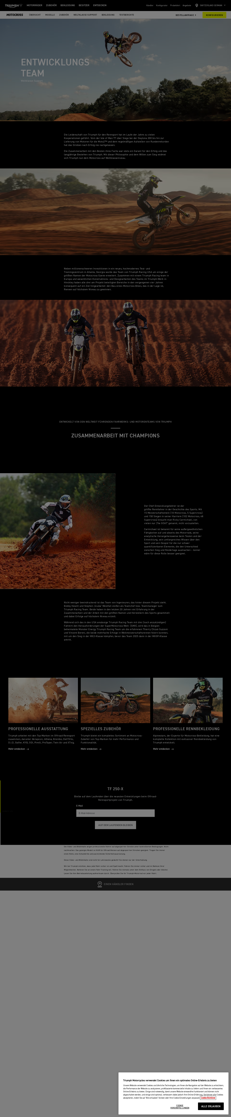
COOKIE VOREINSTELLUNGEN (179, 1107)
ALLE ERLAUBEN (210, 1106)
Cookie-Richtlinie (208, 1098)
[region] (173, 1093)
